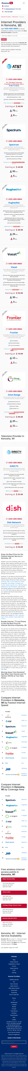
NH (13, 1027)
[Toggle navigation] (24, 3)
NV (19, 1027)
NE (11, 1027)
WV (18, 1030)
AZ (11, 1021)
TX (20, 1028)
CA (12, 1021)
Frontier (14, 332)
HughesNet (14, 202)
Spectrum (14, 144)
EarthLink (3, 581)
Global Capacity (10, 585)
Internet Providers (6, 16)
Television (21, 615)
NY (21, 1027)
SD (17, 1028)
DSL (13, 615)
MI (10, 1025)
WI (16, 1030)
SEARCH (14, 1046)
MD (20, 1023)
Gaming (14, 972)
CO (14, 1021)
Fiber (16, 615)
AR (9, 1021)
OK (9, 1028)
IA (7, 1023)
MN (12, 1025)
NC (7, 1027)
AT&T (14, 970)
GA (20, 1021)
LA (16, 1023)
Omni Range (14, 394)
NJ (15, 1027)
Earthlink (14, 1013)
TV (14, 1000)
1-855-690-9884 (8, 11)
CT (16, 1021)
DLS (16, 585)
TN (19, 1028)
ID (8, 1023)
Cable (2, 617)
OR (11, 1028)
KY (14, 1023)
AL (7, 1021)
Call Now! (6, 6)
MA (18, 1023)
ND (9, 1027)
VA (10, 1030)
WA (14, 1030)
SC (15, 1028)
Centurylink (14, 990)
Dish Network (14, 522)
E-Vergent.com (19, 583)
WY (20, 1030)
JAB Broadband (22, 585)
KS (13, 1023)
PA (13, 1028)
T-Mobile (14, 1004)
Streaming (14, 992)
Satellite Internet (14, 979)
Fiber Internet (14, 984)
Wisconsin (15, 16)
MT (19, 1025)
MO (15, 1025)
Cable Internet (14, 986)
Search (4, 39)
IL (10, 1023)
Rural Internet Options (14, 1032)
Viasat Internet (14, 962)
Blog (14, 960)
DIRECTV (14, 466)
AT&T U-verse (14, 86)
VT (12, 1030)
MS (17, 1025)
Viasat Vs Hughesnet (14, 1034)
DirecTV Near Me (14, 994)
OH (8, 1028)
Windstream (14, 1002)
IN (11, 1023)
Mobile (14, 1006)
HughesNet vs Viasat (14, 964)
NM (17, 1027)
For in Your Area (12, 9)
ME (8, 1025)
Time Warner (14, 1011)
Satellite (11, 617)
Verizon (14, 966)
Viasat (14, 267)
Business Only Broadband (10, 586)
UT (8, 1030)
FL (19, 1021)
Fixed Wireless (14, 1015)
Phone (6, 617)
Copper (16, 617)
